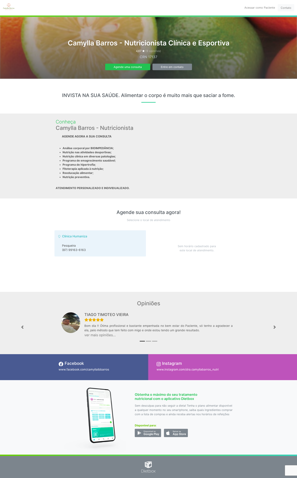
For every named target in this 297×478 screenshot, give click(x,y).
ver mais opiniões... (100, 335)
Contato (286, 7)
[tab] (100, 243)
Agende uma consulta (128, 67)
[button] (22, 327)
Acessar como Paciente (259, 7)
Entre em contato (172, 67)
